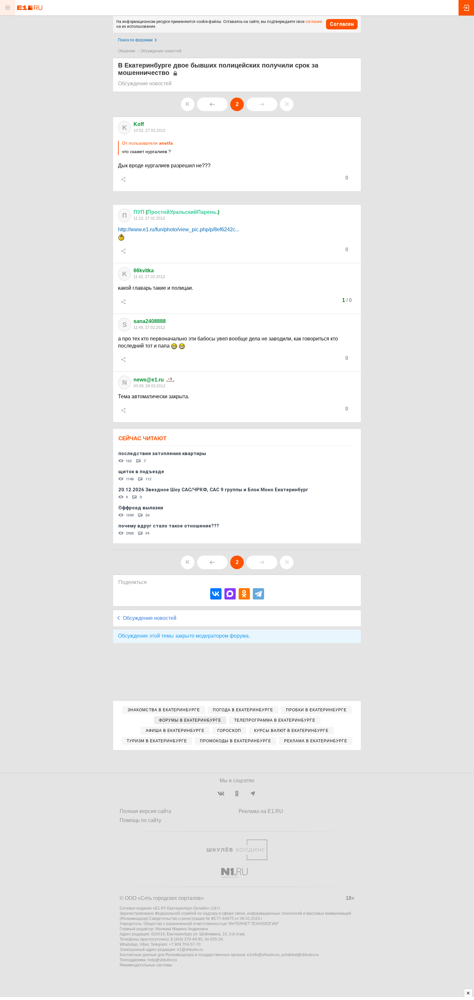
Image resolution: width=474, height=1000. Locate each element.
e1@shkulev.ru (190, 949)
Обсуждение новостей (161, 51)
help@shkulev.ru (162, 960)
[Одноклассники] (244, 593)
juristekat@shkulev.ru (300, 955)
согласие (313, 21)
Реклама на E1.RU (261, 811)
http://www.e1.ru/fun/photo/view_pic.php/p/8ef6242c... (178, 229)
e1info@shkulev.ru (263, 955)
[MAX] (230, 593)
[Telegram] (258, 593)
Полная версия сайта (145, 811)
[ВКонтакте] (216, 593)
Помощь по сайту (140, 820)
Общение (126, 51)
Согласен (342, 24)
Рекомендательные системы (146, 965)
